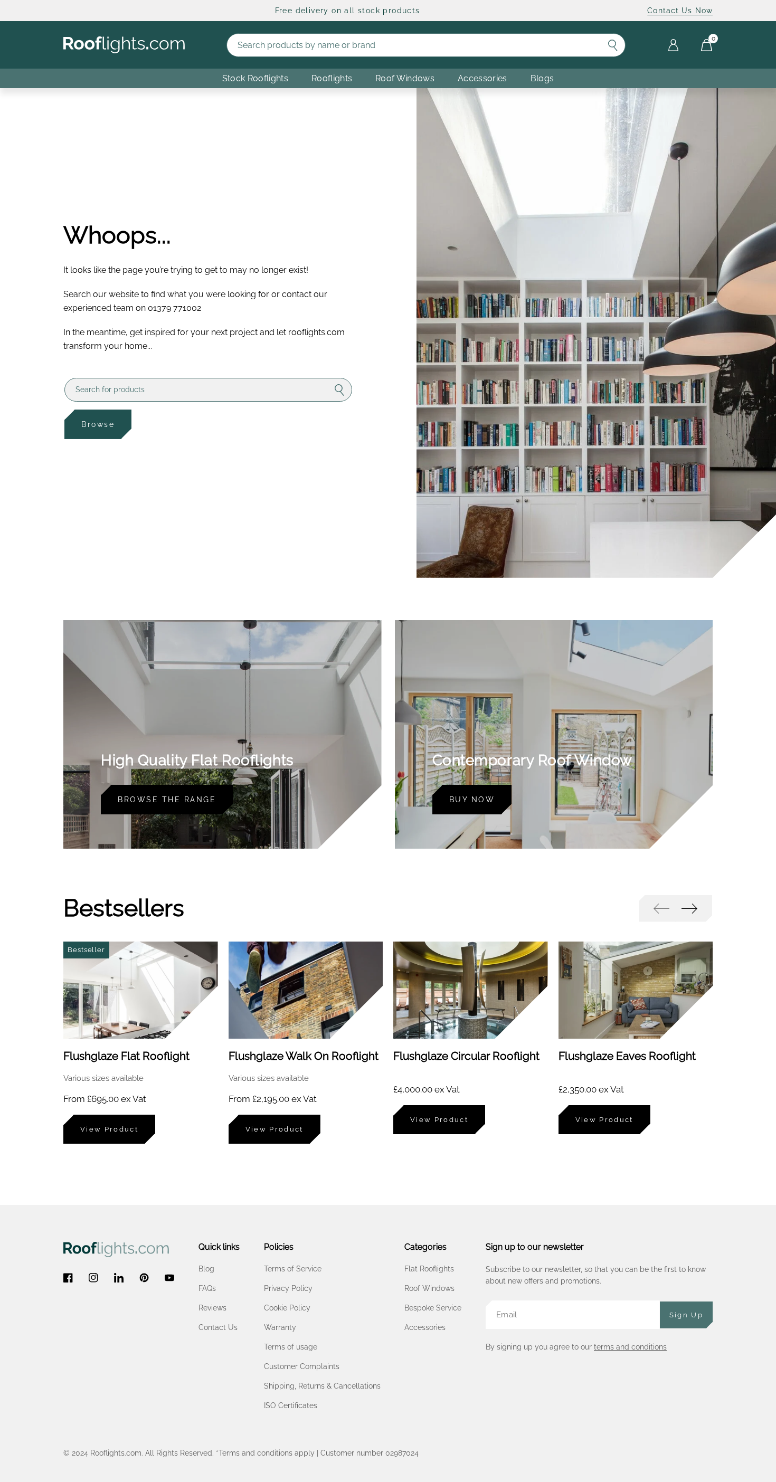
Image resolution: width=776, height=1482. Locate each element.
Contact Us (218, 1327)
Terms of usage (290, 1347)
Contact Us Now (680, 10)
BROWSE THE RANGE (167, 799)
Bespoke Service (432, 1308)
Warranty (280, 1327)
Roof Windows (429, 1288)
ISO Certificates (290, 1405)
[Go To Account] (673, 45)
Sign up (686, 1315)
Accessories (482, 78)
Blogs (542, 78)
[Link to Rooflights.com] (124, 45)
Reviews (212, 1308)
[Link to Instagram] (93, 1277)
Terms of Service (292, 1269)
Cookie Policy (287, 1308)
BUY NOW (472, 799)
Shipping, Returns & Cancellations (322, 1386)
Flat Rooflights (429, 1269)
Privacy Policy (288, 1288)
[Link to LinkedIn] (119, 1277)
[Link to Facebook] (68, 1277)
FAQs (207, 1288)
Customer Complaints (301, 1366)
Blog (206, 1269)
